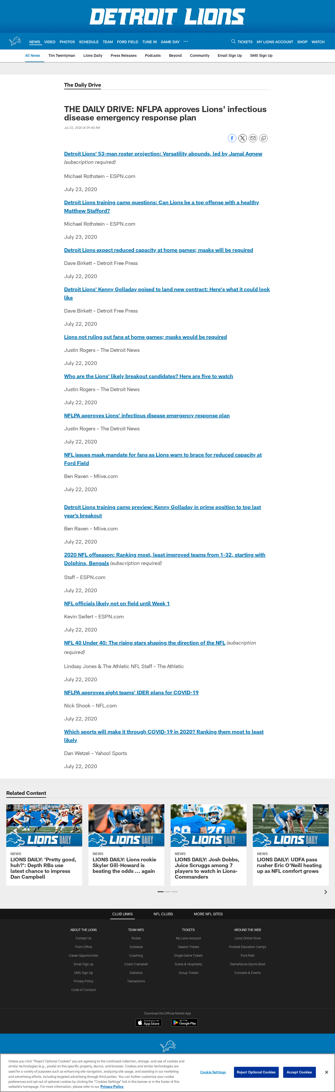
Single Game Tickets (188, 955)
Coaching (136, 955)
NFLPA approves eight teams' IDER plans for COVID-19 (131, 692)
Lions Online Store (248, 938)
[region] (167, 1073)
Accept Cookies (299, 1072)
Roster (136, 938)
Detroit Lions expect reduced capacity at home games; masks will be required (158, 250)
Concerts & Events (247, 972)
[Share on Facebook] (232, 141)
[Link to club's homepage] (14, 41)
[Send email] (253, 141)
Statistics (136, 972)
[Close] (326, 1072)
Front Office (83, 947)
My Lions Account (188, 938)
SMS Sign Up (83, 972)
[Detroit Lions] (167, 1047)
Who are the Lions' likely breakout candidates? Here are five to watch (148, 376)
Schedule (136, 947)
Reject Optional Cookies (256, 1072)
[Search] (233, 41)
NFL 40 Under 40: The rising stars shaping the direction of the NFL (144, 642)
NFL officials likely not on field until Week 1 (117, 603)
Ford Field (247, 955)
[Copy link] (263, 138)
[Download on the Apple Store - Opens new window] (149, 1023)
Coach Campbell (136, 964)
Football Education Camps (247, 947)
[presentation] (327, 892)
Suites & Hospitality (188, 964)
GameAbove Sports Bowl (247, 964)
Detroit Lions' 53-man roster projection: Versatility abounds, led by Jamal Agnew (163, 153)
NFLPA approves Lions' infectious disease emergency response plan (147, 415)
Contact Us (83, 938)
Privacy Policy (83, 981)
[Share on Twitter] (242, 141)
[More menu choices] (186, 41)
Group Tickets (188, 972)
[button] (160, 892)
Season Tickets (188, 947)
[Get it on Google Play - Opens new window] (185, 1025)
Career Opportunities (83, 955)
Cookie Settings (213, 1072)
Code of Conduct (83, 989)
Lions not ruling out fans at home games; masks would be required (145, 337)
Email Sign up (83, 964)
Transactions (136, 981)
